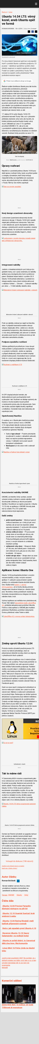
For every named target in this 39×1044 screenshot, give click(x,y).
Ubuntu (19, 895)
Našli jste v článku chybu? (9, 868)
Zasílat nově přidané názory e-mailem (13, 866)
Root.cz (4, 12)
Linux (10, 12)
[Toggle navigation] (36, 4)
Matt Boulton (13, 160)
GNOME (11, 895)
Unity (26, 895)
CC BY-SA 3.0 (29, 160)
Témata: (4, 895)
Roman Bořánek (8, 28)
